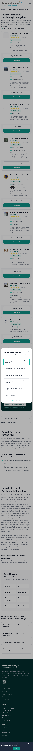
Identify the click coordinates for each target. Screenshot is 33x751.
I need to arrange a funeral (13, 375)
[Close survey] (28, 351)
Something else (10, 395)
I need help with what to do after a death (15, 369)
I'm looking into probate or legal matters (15, 361)
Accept (16, 748)
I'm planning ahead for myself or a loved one (15, 381)
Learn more (15, 745)
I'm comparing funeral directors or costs (15, 389)
